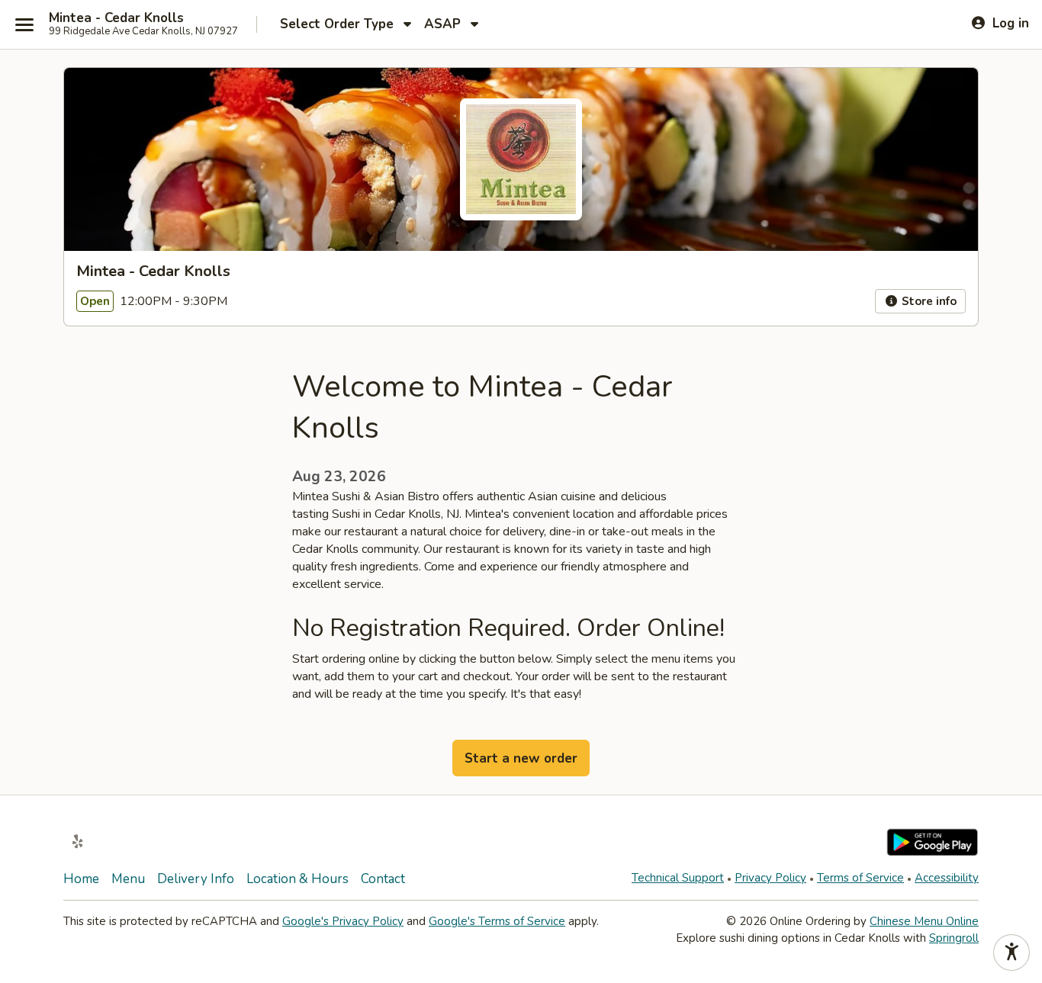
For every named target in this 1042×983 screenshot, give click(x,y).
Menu (128, 879)
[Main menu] (24, 24)
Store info (928, 301)
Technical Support (678, 877)
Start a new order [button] (521, 758)
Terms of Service (860, 877)
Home (81, 879)
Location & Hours (297, 879)
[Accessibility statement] (1011, 952)
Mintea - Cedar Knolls (116, 18)
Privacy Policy (770, 877)
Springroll (954, 938)
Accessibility (947, 877)
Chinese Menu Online (924, 921)
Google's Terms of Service (497, 921)
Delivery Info (195, 879)
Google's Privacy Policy (343, 921)
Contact (383, 879)
